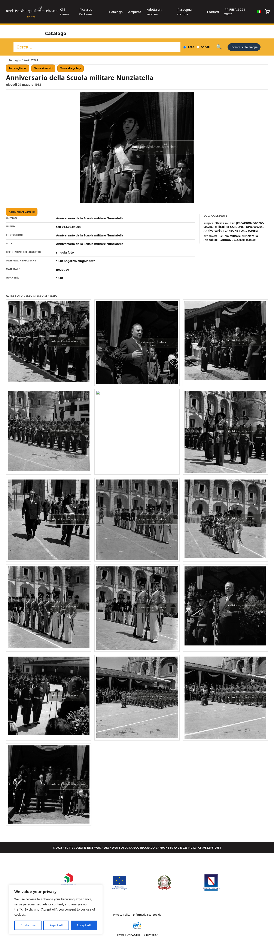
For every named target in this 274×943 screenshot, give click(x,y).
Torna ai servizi (43, 68)
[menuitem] (259, 11)
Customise (28, 925)
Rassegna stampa (184, 11)
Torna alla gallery (70, 68)
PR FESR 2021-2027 (235, 11)
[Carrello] (267, 11)
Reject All (56, 925)
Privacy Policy (121, 915)
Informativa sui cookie (147, 915)
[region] (56, 909)
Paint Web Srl (150, 935)
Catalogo (116, 12)
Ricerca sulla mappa (244, 47)
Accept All (84, 925)
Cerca (219, 47)
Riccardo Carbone (85, 11)
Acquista (134, 12)
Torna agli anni (17, 68)
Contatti (213, 12)
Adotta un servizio (154, 11)
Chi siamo (64, 11)
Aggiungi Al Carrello (22, 212)
